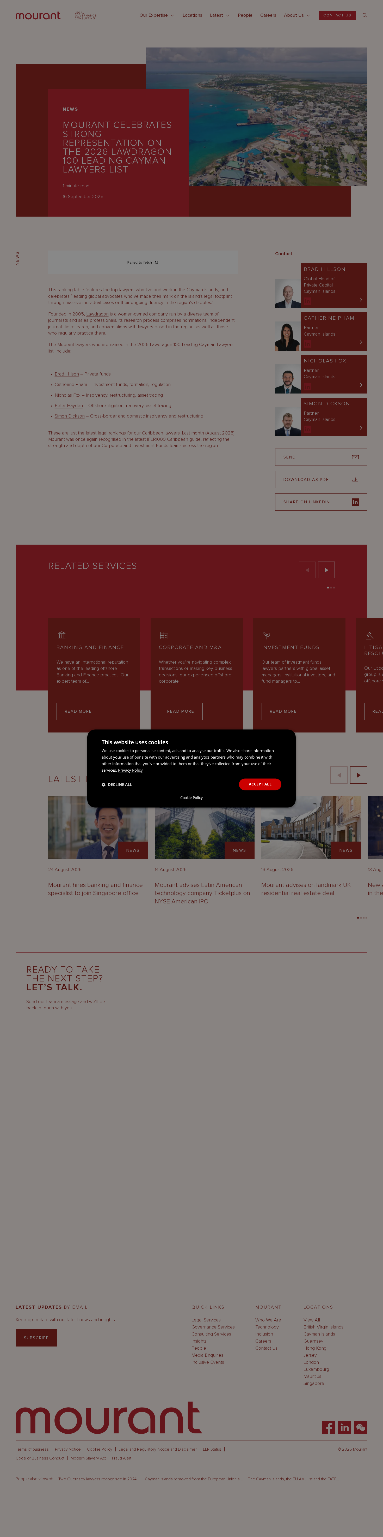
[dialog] (191, 768)
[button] (117, 784)
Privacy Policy (130, 770)
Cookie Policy (191, 798)
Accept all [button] (260, 784)
